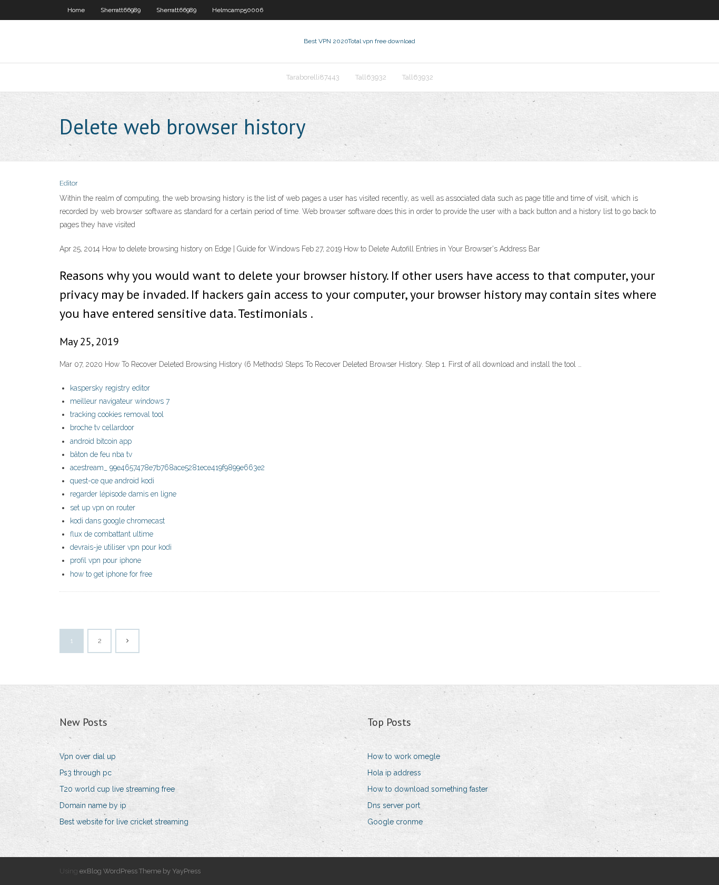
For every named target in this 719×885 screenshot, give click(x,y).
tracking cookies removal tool (117, 414)
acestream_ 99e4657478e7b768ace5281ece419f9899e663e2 (167, 467)
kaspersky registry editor (110, 388)
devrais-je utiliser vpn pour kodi (121, 547)
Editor (68, 183)
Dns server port (393, 805)
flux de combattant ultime (111, 534)
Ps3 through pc (85, 773)
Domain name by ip (92, 805)
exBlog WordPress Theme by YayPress (140, 871)
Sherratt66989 (121, 10)
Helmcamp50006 (237, 10)
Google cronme (395, 822)
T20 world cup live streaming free (117, 789)
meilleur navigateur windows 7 (119, 401)
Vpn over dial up (87, 756)
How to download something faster (427, 789)
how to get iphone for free (111, 574)
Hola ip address (394, 773)
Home (76, 10)
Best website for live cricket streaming (123, 822)
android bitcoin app (101, 441)
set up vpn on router (102, 507)
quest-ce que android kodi (112, 480)
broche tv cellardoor (102, 427)
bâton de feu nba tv (101, 454)
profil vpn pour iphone (105, 560)
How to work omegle (403, 756)
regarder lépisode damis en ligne (123, 494)
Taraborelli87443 (312, 77)
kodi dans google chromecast (117, 521)
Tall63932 (370, 77)
